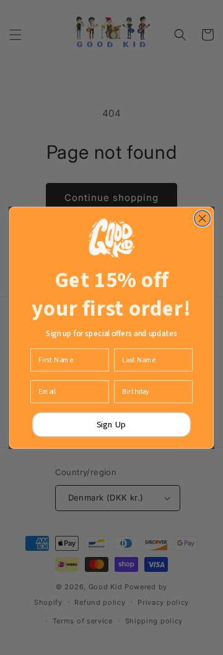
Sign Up (111, 424)
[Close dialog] (203, 218)
